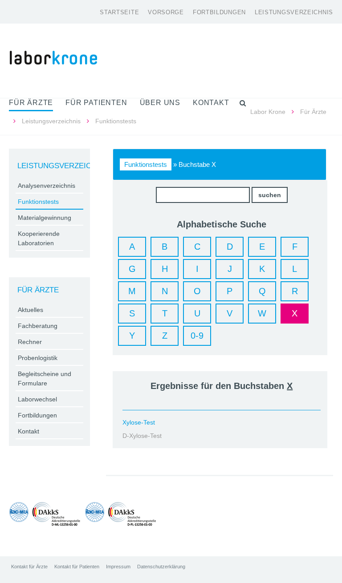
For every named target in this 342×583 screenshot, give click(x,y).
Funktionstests (145, 164)
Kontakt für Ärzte (29, 566)
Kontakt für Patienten (76, 566)
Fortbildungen (219, 12)
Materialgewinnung (44, 217)
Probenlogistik (37, 357)
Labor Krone (267, 111)
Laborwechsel (37, 399)
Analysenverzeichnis (46, 185)
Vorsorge (166, 12)
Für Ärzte (313, 111)
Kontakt (28, 431)
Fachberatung (37, 325)
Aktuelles (30, 309)
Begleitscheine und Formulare (44, 378)
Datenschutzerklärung (161, 566)
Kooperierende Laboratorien (39, 238)
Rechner (30, 341)
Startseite (119, 12)
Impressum (118, 566)
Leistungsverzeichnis (294, 12)
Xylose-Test (138, 422)
